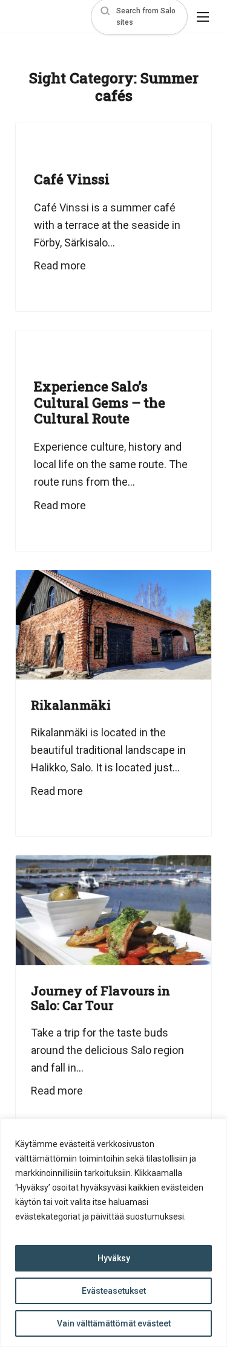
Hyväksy (113, 1258)
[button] (139, 16)
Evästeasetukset (114, 1291)
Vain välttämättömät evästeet (114, 1323)
